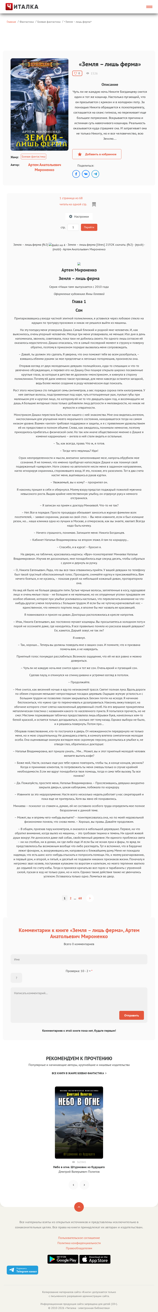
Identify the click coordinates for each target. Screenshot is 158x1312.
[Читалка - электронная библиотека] (23, 6)
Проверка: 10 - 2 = (79, 971)
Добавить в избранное (100, 154)
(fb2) (130, 244)
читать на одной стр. (73, 204)
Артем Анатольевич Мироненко (44, 167)
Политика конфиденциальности (79, 1243)
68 (80, 898)
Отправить (131, 1015)
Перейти (89, 227)
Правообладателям (79, 1248)
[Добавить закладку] (94, 204)
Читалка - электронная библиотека (87, 1308)
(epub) (139, 244)
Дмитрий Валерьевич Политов (79, 1171)
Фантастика (27, 21)
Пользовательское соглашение (79, 1238)
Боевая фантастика (49, 21)
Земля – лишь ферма (78, 21)
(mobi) (57, 249)
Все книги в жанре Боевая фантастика (78, 1073)
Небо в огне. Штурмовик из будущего (79, 1167)
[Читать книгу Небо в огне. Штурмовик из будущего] (79, 1123)
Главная (11, 21)
